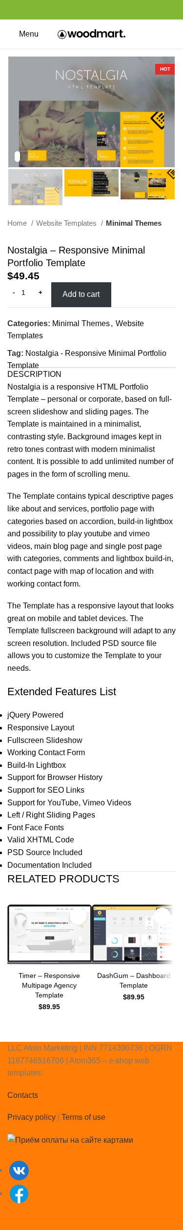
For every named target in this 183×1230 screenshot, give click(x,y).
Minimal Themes (134, 223)
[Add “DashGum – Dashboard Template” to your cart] (162, 916)
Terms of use (83, 1117)
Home (18, 223)
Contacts (22, 1095)
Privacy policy (31, 1117)
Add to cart (81, 294)
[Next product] (171, 239)
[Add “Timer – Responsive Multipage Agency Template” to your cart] (78, 916)
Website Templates (67, 223)
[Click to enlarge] (17, 156)
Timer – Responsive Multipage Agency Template (49, 985)
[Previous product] (151, 239)
